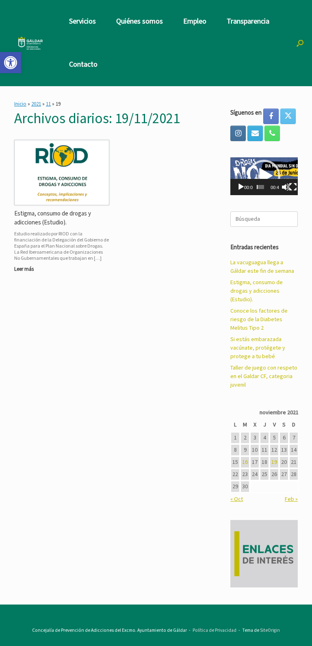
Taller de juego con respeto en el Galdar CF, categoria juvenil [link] (263, 376)
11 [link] (48, 104)
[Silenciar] (286, 187)
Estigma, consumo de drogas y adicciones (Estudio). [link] (256, 291)
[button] (300, 43)
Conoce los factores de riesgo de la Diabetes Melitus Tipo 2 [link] (259, 319)
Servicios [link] (82, 21)
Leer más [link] (24, 269)
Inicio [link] (20, 104)
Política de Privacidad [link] (214, 630)
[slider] (260, 187)
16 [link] (245, 462)
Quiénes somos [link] (139, 21)
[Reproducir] (241, 187)
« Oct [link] (236, 499)
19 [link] (274, 462)
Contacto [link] (83, 64)
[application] (264, 176)
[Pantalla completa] (293, 187)
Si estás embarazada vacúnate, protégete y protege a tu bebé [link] (257, 348)
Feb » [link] (291, 499)
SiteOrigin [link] (270, 630)
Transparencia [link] (248, 21)
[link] (10, 62)
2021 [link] (36, 104)
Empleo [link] (194, 21)
